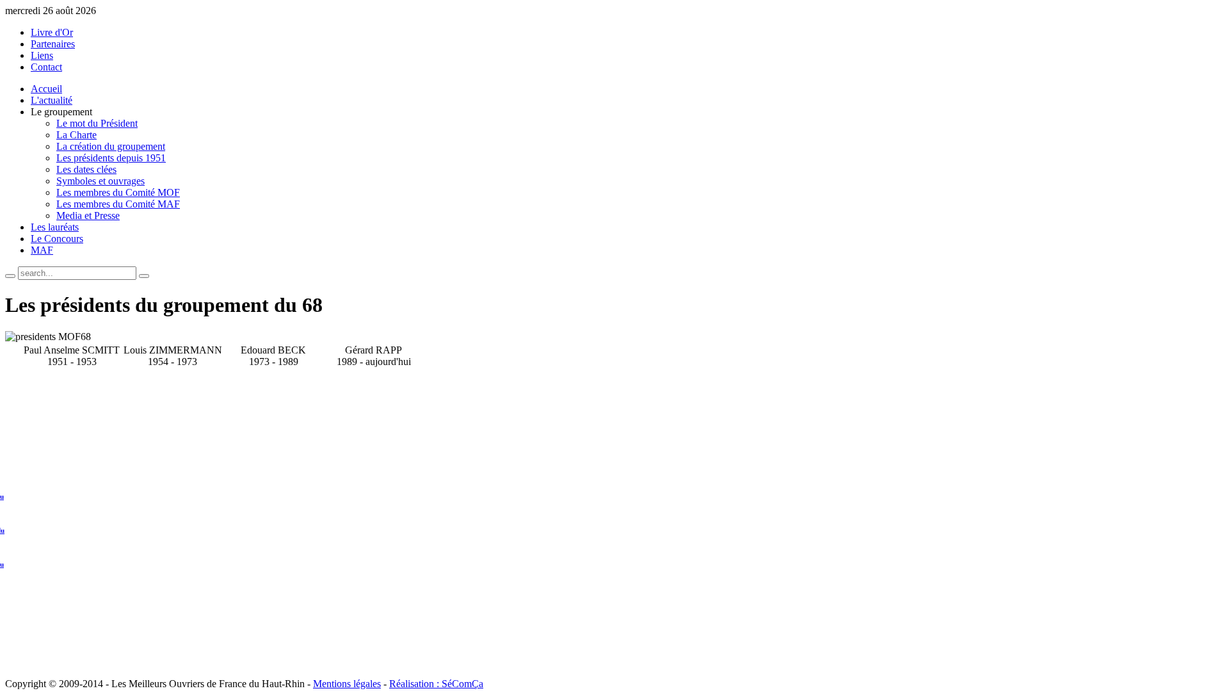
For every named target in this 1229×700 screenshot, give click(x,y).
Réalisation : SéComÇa (436, 683)
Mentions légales (347, 683)
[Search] (10, 276)
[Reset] (144, 276)
